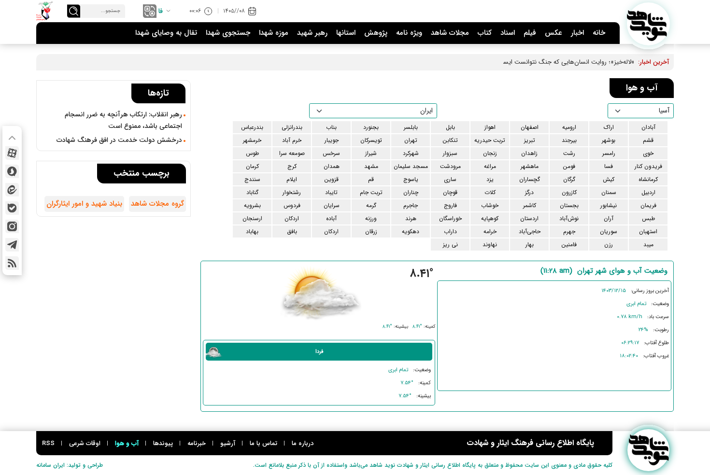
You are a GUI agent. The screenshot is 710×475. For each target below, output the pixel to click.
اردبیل (648, 192)
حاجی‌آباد (529, 231)
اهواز (490, 127)
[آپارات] (12, 153)
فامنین (569, 244)
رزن (608, 244)
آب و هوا (127, 443)
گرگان (569, 179)
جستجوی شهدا (228, 33)
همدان (332, 166)
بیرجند (569, 140)
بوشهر (608, 140)
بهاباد (252, 231)
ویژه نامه (409, 33)
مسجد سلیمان (411, 166)
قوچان (450, 192)
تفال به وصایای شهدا (166, 33)
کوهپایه (489, 218)
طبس (648, 218)
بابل (450, 127)
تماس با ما (263, 443)
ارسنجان (252, 218)
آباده (331, 218)
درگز (529, 192)
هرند (410, 218)
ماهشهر (530, 166)
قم (371, 179)
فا (160, 11)
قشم (648, 140)
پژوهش (375, 33)
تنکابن (450, 140)
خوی (648, 153)
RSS (48, 443)
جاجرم (410, 205)
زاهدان (529, 153)
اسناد (507, 33)
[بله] (12, 208)
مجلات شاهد (450, 33)
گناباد (252, 192)
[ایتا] (12, 189)
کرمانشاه (648, 179)
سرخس (331, 153)
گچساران (529, 179)
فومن (569, 166)
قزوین (331, 179)
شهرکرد (411, 153)
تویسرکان (371, 140)
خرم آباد (291, 140)
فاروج (450, 205)
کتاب (485, 33)
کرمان (252, 166)
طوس (252, 153)
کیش (608, 179)
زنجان (490, 153)
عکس (553, 33)
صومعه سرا (292, 153)
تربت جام (371, 192)
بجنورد (371, 127)
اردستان (529, 218)
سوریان (608, 231)
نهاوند (490, 244)
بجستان (569, 205)
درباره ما (302, 443)
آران (608, 218)
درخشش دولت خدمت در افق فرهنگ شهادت (119, 140)
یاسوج (410, 179)
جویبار (332, 140)
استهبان (648, 231)
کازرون (569, 192)
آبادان (648, 127)
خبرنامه (196, 443)
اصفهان (530, 127)
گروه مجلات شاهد (157, 204)
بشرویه (252, 205)
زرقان (371, 231)
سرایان (332, 205)
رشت (569, 153)
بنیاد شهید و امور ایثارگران (84, 204)
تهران (410, 140)
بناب (331, 127)
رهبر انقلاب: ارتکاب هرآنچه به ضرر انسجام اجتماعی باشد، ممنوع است (123, 120)
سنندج (252, 179)
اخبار (577, 33)
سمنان (608, 192)
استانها (345, 33)
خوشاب (489, 205)
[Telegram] (12, 244)
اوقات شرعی (84, 443)
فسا (608, 166)
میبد (648, 244)
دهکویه (410, 231)
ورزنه (371, 218)
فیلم (530, 33)
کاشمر (529, 205)
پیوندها (163, 443)
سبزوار (450, 153)
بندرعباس (252, 127)
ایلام (291, 179)
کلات (490, 192)
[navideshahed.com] (648, 23)
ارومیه (569, 127)
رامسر (608, 153)
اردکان (291, 218)
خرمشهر (252, 140)
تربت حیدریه (489, 140)
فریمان (648, 205)
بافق (292, 231)
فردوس (292, 205)
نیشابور (608, 205)
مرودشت (450, 166)
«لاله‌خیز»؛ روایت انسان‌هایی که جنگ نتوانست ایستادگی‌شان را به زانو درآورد (535, 62)
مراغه (490, 166)
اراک (609, 127)
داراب (450, 231)
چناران (410, 192)
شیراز (371, 153)
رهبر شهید (312, 33)
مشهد (371, 166)
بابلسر (411, 127)
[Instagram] (12, 226)
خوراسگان (450, 218)
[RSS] (12, 263)
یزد (490, 179)
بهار (529, 244)
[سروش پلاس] (12, 171)
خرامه (490, 231)
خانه (599, 33)
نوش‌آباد (569, 218)
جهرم (569, 231)
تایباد (331, 192)
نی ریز (450, 244)
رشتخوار (292, 192)
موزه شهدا (273, 33)
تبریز (529, 140)
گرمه (371, 205)
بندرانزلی (292, 127)
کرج (292, 166)
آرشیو (227, 443)
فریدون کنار (648, 166)
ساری (450, 179)
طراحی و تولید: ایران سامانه (69, 465)
